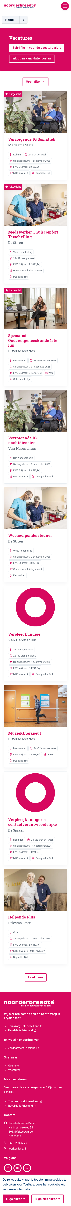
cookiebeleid (56, 1184)
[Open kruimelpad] (23, 20)
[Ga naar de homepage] (20, 5)
